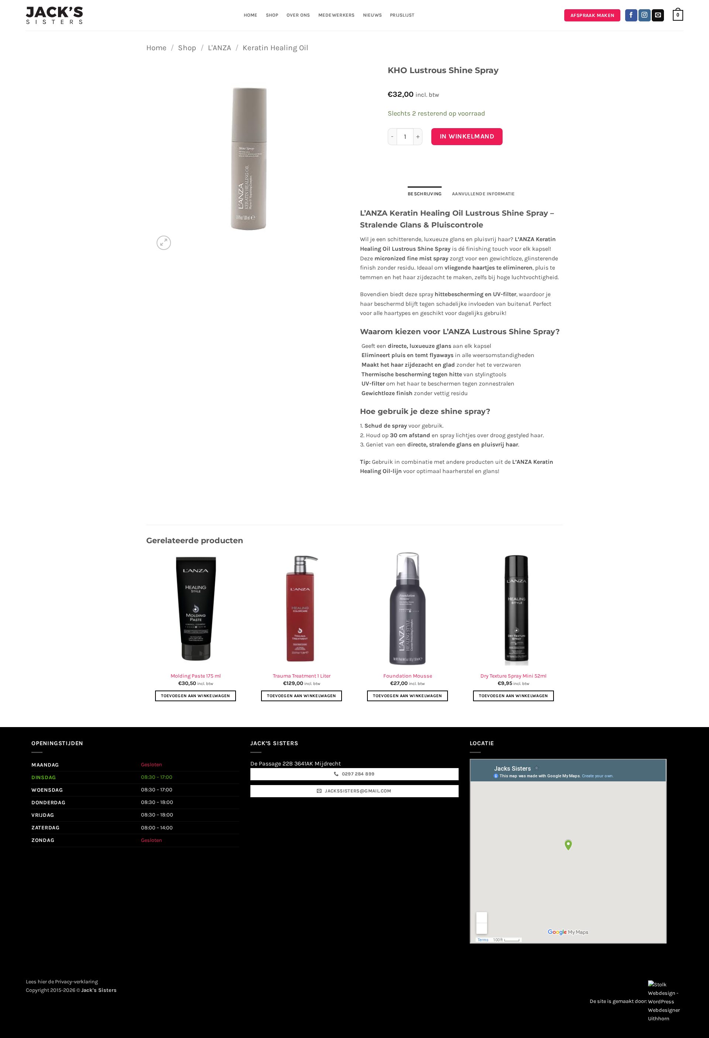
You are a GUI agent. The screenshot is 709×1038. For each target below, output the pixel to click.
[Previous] (146, 631)
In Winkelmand (467, 136)
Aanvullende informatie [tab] (483, 193)
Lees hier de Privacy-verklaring (62, 982)
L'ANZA (219, 47)
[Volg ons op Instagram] (644, 15)
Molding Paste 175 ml (196, 676)
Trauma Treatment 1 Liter (301, 676)
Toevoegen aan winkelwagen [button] (195, 695)
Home (251, 15)
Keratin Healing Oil (275, 47)
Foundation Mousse (407, 676)
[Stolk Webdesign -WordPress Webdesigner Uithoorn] (665, 1001)
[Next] (562, 631)
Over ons (298, 15)
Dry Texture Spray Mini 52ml (513, 676)
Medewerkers (336, 15)
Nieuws (372, 15)
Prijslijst (402, 15)
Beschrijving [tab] (425, 193)
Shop (272, 15)
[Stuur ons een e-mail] (658, 15)
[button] (678, 15)
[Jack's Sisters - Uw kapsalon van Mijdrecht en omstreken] (54, 15)
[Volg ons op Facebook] (631, 15)
